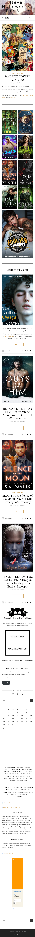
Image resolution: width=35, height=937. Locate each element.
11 (17, 715)
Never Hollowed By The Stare (17, 6)
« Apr (3, 728)
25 (17, 721)
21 (31, 718)
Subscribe (6, 683)
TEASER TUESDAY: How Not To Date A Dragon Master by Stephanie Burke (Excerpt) (17, 581)
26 (22, 721)
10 (13, 715)
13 (26, 715)
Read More (17, 344)
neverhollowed (9, 351)
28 (31, 721)
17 (13, 718)
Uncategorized (17, 73)
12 (22, 715)
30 (8, 724)
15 (4, 718)
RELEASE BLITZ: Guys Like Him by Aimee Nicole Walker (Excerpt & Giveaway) (17, 413)
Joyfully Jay (13, 97)
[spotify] (20, 934)
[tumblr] (17, 934)
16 (8, 718)
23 (8, 721)
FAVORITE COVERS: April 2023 (17, 77)
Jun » (7, 728)
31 (13, 724)
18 (17, 718)
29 (4, 724)
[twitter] (15, 934)
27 (26, 721)
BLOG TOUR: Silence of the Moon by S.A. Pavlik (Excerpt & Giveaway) (17, 499)
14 (31, 715)
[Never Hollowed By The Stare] (6, 18)
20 (26, 718)
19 (22, 718)
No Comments (21, 83)
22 (4, 721)
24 (13, 721)
